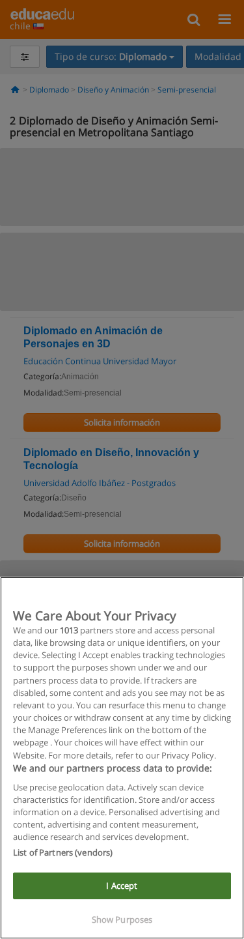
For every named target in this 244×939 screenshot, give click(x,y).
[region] (122, 758)
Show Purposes (122, 919)
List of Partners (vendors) (63, 852)
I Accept (121, 885)
